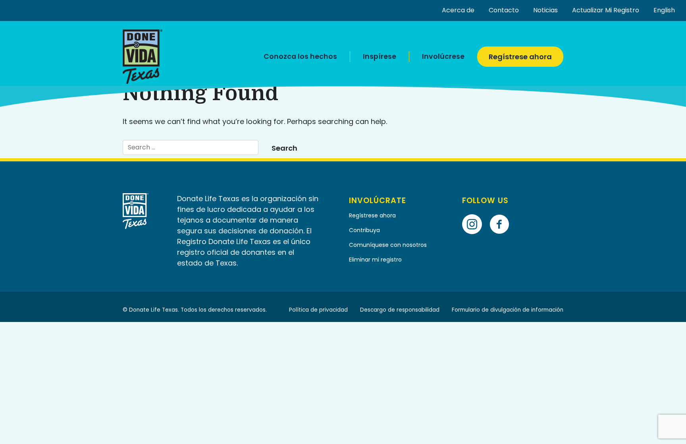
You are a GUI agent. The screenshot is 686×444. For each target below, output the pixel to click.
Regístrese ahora (520, 57)
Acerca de (458, 10)
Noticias (545, 10)
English (664, 10)
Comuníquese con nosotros (388, 245)
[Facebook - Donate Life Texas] (502, 212)
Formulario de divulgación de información (507, 310)
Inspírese (379, 56)
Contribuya (364, 230)
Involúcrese (443, 56)
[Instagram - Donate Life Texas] (475, 212)
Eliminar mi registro (375, 260)
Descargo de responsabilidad (399, 310)
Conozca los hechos (300, 56)
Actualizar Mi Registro (605, 10)
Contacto (504, 10)
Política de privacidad (318, 310)
